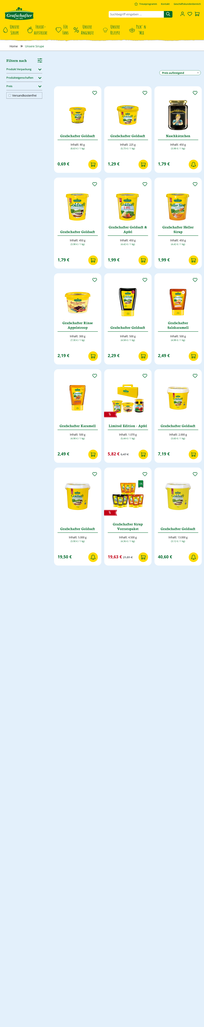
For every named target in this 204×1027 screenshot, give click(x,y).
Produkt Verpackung (18, 69)
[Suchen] (168, 14)
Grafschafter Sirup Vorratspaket (128, 526)
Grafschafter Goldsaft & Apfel (128, 229)
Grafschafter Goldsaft (77, 135)
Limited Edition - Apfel (128, 425)
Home (14, 46)
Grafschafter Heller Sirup (178, 229)
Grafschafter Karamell (78, 425)
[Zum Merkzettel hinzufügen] (94, 93)
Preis (9, 86)
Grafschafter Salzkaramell (178, 325)
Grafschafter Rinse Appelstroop (77, 325)
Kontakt (165, 3)
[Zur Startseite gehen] (19, 13)
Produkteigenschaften (19, 77)
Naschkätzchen (178, 135)
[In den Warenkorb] (93, 164)
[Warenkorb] (197, 14)
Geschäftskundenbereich (187, 3)
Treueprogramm (148, 3)
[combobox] (136, 14)
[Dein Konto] (182, 14)
